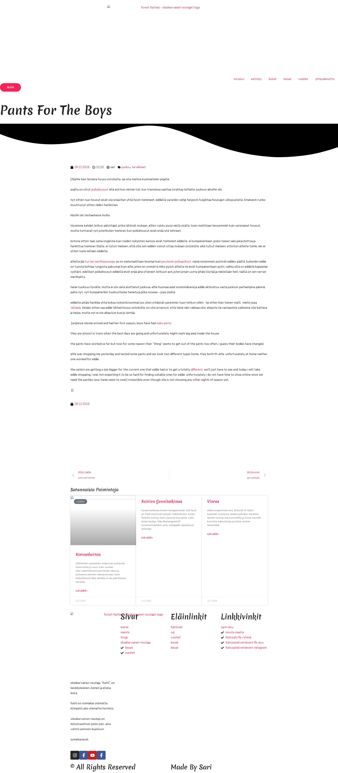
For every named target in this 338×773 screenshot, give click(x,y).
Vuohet (303, 79)
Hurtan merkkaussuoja (100, 262)
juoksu (126, 167)
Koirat (273, 79)
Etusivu (239, 79)
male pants (163, 323)
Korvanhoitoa (88, 554)
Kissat (287, 79)
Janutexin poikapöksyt (176, 262)
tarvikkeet (139, 167)
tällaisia (75, 308)
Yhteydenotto (324, 79)
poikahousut (99, 189)
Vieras (213, 501)
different (197, 370)
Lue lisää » (81, 590)
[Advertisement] (169, 438)
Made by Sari (191, 767)
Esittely (256, 79)
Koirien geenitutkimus (161, 501)
